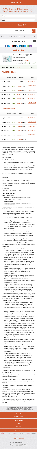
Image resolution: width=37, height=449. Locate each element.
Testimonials (18, 420)
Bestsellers (18, 417)
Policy (18, 426)
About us (18, 413)
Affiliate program (19, 438)
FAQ (18, 423)
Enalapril (26, 60)
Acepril (18, 67)
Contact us (18, 430)
